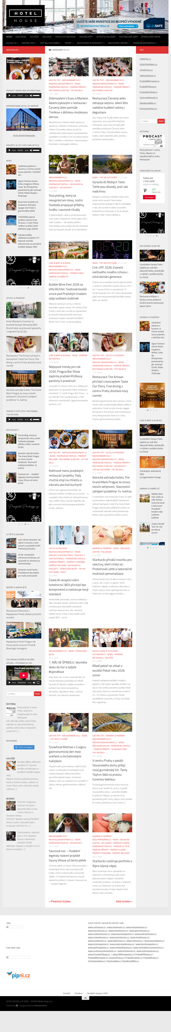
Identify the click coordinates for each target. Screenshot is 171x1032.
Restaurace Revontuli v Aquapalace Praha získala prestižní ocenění (23, 618)
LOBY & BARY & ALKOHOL (60, 262)
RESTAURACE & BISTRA (59, 90)
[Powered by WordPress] (17, 1006)
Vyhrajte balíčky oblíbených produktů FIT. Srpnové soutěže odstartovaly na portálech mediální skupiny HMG (29, 240)
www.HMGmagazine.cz (123, 954)
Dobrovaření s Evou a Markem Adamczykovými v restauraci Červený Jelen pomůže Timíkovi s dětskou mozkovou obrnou (68, 107)
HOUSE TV (11, 43)
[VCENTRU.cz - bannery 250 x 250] (23, 271)
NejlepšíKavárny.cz (101, 839)
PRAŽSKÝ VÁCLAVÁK (57, 565)
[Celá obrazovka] (38, 687)
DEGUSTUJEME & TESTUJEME (105, 650)
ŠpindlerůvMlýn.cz (130, 961)
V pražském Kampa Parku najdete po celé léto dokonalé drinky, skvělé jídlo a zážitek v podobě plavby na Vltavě (152, 275)
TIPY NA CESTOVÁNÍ (49, 43)
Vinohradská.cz (114, 961)
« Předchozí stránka (60, 901)
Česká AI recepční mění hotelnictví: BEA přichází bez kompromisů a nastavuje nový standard (68, 587)
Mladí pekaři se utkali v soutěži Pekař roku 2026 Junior (108, 670)
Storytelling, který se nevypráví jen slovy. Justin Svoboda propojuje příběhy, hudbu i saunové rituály (66, 202)
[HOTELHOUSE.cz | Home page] (25, 15)
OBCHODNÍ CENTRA (118, 43)
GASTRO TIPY (28, 43)
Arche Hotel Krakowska (24, 135)
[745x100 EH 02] (152, 547)
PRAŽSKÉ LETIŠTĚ (121, 846)
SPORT (68, 43)
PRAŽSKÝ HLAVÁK (117, 849)
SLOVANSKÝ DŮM (118, 749)
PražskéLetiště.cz (133, 957)
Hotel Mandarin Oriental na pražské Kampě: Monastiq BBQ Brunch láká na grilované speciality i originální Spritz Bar (23, 328)
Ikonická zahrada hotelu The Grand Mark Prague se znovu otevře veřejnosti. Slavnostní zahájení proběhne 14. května (112, 484)
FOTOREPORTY (99, 654)
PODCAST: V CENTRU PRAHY (61, 555)
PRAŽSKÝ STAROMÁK (76, 561)
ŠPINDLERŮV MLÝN (150, 36)
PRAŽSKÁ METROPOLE (144, 43)
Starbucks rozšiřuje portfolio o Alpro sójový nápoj (112, 863)
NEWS (9, 36)
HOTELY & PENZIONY (65, 36)
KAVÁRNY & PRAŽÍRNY (102, 548)
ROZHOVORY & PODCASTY (90, 43)
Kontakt (66, 993)
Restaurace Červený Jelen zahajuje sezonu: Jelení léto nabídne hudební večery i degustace (110, 105)
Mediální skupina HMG (97, 993)
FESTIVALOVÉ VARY (128, 36)
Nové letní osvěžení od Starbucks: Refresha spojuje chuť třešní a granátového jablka (28, 206)
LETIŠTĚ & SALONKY (106, 36)
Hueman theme (40, 1005)
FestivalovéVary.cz (96, 961)
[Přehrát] (9, 95)
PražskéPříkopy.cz (148, 86)
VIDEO (63, 572)
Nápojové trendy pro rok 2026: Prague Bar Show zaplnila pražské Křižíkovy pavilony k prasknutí (65, 373)
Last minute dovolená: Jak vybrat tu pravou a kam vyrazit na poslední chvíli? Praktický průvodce (29, 548)
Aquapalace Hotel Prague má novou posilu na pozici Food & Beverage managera (21, 649)
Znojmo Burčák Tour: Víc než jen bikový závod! (157, 532)
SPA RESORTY (86, 36)
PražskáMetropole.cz (98, 957)
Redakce (79, 993)
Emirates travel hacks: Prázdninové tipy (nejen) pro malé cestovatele (28, 576)
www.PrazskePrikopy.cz (99, 954)
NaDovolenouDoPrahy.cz (61, 83)
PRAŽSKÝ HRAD (76, 273)
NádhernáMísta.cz (71, 80)
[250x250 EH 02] (152, 224)
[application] (23, 95)
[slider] (36, 95)
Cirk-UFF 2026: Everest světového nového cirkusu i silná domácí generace (110, 272)
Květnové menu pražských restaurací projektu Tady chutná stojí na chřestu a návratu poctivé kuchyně (66, 477)
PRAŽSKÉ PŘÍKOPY (78, 86)
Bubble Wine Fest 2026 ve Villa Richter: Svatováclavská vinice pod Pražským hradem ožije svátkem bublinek (68, 291)
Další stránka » (124, 901)
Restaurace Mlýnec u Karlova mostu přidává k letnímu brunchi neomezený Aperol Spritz (151, 305)
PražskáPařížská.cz (148, 92)
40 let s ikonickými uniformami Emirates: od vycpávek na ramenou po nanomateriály (29, 563)
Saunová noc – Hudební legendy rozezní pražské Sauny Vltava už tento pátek (67, 856)
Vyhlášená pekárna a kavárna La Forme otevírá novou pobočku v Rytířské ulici (29, 170)
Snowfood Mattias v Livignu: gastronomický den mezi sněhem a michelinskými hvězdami (68, 754)
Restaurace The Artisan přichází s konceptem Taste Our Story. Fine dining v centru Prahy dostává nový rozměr (110, 386)
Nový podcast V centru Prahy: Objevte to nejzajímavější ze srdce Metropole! (150, 154)
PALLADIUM (106, 551)
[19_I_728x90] (119, 23)
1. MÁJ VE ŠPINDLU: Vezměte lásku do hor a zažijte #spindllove (68, 667)
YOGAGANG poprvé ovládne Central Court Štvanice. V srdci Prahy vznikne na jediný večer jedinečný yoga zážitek (28, 222)
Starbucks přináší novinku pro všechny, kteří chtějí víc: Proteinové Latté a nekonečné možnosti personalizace (112, 566)
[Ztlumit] (31, 95)
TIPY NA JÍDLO (76, 90)
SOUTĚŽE (34, 36)
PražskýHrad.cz (150, 957)
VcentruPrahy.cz (116, 957)
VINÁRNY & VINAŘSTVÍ (58, 276)
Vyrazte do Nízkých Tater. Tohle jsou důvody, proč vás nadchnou (110, 187)
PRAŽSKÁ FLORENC (121, 842)
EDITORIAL (21, 36)
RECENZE (47, 36)
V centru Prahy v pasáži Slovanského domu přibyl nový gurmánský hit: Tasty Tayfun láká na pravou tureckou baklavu (109, 770)
